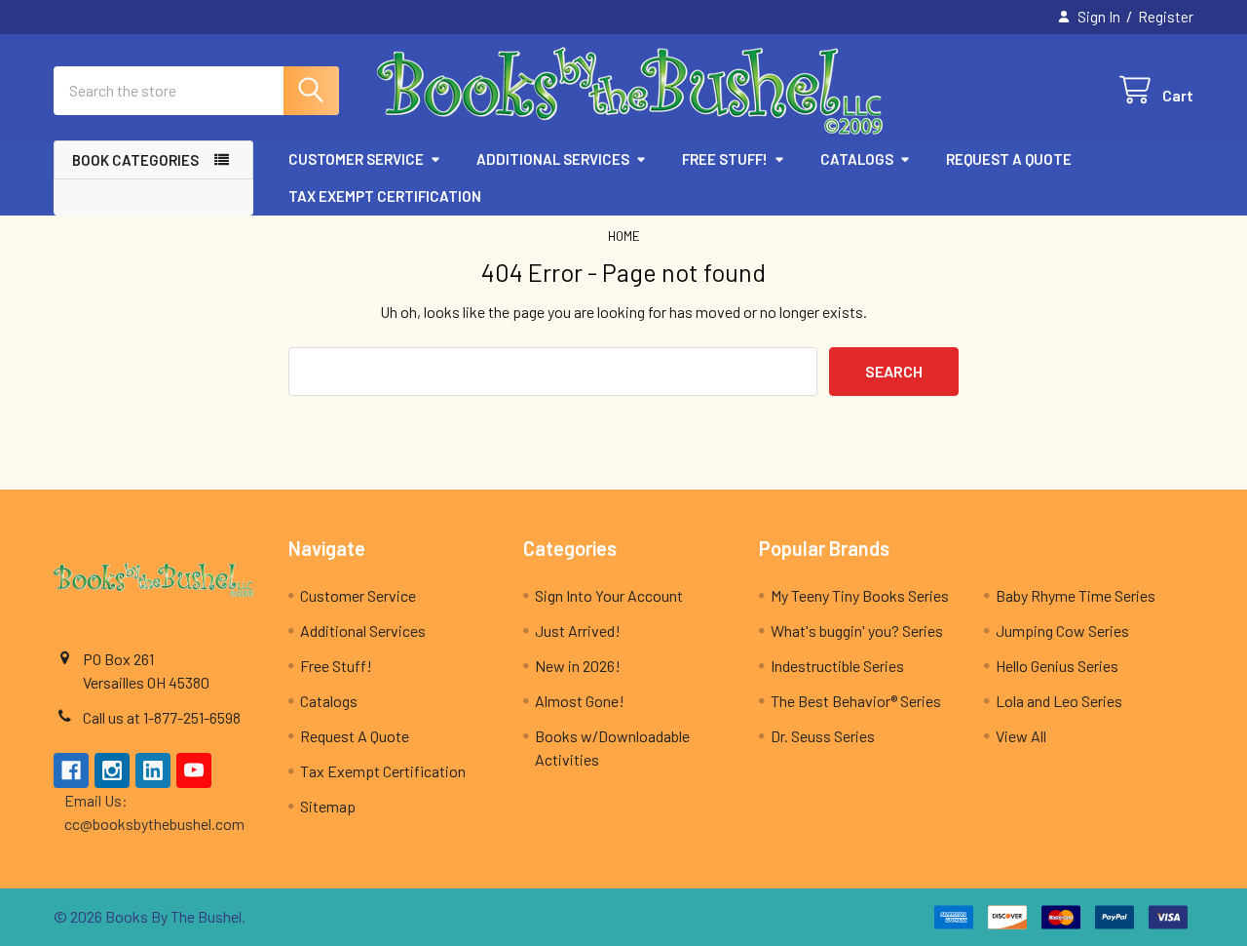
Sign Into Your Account (609, 595)
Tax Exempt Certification (384, 196)
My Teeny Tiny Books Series (860, 595)
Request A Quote (1009, 159)
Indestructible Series (837, 665)
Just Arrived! (578, 630)
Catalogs (856, 159)
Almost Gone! (579, 700)
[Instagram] (112, 770)
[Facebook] (71, 770)
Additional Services (552, 159)
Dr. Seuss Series (823, 736)
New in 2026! (578, 665)
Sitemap (328, 806)
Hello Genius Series (1057, 665)
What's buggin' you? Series (857, 630)
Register (1165, 16)
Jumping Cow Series (1062, 630)
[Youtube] (193, 770)
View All (1021, 736)
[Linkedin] (152, 770)
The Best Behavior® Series (856, 700)
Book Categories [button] (135, 160)
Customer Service (356, 159)
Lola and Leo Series (1059, 700)
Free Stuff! (725, 159)
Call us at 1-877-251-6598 (162, 717)
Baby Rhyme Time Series (1075, 595)
